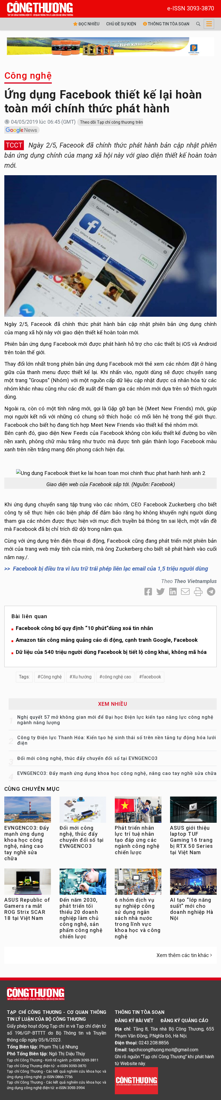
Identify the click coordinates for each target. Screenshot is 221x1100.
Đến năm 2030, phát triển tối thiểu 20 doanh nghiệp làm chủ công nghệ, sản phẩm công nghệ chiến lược (81, 918)
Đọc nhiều (88, 24)
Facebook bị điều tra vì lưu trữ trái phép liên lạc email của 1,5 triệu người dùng (110, 568)
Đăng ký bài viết (134, 1020)
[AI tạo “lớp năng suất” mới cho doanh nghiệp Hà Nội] (193, 883)
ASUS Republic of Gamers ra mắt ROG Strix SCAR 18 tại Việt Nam (27, 909)
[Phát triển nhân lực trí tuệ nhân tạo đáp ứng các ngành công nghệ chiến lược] (138, 811)
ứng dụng (190, 324)
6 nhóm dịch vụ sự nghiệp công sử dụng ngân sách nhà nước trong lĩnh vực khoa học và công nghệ (138, 918)
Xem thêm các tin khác (183, 955)
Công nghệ (28, 75)
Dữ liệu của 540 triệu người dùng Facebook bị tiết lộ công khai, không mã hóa (111, 652)
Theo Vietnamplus (195, 581)
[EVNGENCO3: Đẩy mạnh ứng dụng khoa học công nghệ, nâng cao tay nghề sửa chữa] (27, 811)
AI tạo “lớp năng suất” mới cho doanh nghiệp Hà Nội (191, 909)
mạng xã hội (28, 332)
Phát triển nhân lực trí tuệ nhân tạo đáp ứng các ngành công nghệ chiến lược (137, 840)
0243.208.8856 (154, 1043)
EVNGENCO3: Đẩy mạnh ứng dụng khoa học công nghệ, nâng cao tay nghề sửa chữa (117, 773)
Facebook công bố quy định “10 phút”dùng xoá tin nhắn (84, 628)
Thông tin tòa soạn (168, 24)
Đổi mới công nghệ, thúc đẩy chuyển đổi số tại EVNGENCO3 (87, 758)
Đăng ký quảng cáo (184, 1020)
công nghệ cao (116, 677)
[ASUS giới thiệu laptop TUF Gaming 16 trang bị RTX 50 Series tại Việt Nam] (193, 811)
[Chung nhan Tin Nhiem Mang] (136, 1080)
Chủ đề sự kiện (121, 24)
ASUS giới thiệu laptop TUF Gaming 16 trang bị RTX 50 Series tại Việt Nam (191, 840)
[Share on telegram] (211, 591)
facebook (151, 677)
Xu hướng (82, 677)
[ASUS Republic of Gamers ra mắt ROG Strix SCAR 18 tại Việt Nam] (27, 883)
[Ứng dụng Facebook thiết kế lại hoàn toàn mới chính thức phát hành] (110, 245)
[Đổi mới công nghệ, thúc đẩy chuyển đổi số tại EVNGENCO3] (83, 811)
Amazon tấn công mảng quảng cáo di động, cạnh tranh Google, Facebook (107, 640)
